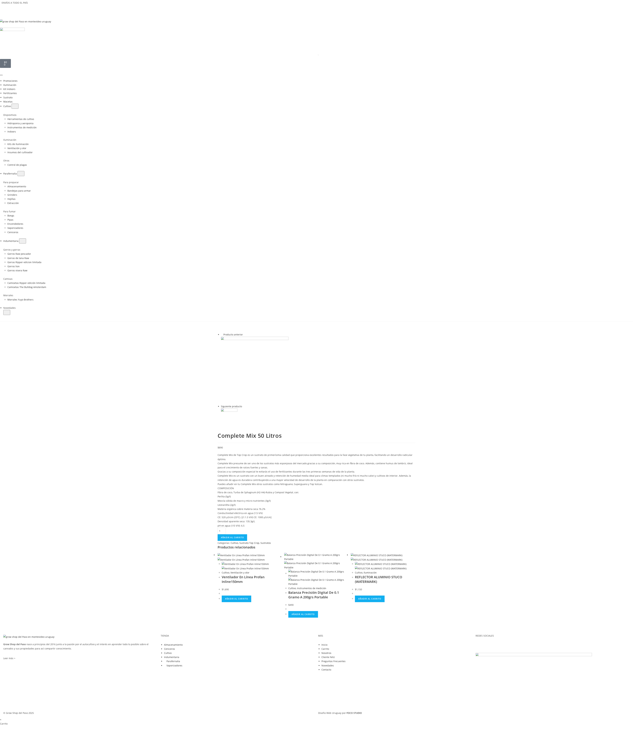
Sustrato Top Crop (249, 542)
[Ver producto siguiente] (243, 406)
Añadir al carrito (232, 537)
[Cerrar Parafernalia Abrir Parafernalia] (20, 173)
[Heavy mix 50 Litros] (254, 370)
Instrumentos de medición (311, 588)
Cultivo (234, 542)
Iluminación (370, 572)
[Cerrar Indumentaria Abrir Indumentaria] (22, 240)
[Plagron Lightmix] (229, 416)
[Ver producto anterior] (222, 334)
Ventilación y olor (239, 572)
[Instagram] (488, 644)
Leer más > (9, 658)
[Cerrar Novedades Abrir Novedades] (6, 312)
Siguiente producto (231, 406)
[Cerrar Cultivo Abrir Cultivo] (15, 106)
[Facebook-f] (480, 644)
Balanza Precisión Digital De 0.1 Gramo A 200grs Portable (313, 594)
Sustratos (265, 542)
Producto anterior (233, 334)
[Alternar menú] (1, 75)
